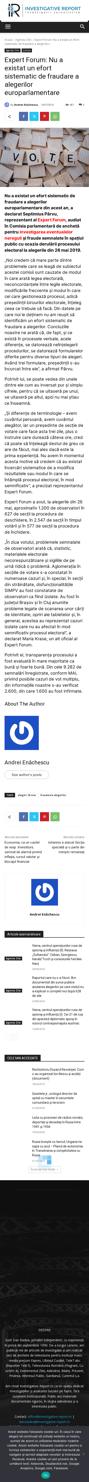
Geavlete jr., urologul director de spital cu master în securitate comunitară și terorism (54, 1098)
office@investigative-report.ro (50, 1416)
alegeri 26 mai (27, 795)
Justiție (27, 50)
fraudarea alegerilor (53, 795)
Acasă (8, 40)
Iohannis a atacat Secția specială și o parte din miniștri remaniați (66, 847)
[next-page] (15, 1037)
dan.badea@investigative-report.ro (44, 1422)
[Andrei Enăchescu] (7, 104)
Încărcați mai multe (43, 1169)
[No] (83, 1454)
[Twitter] (34, 116)
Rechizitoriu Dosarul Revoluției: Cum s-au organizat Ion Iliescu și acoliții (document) (58, 1074)
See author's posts (27, 775)
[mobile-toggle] (7, 26)
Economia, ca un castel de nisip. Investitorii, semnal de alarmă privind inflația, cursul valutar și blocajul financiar (23, 852)
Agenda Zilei (23, 40)
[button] (82, 26)
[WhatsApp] (55, 116)
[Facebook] (23, 116)
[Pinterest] (44, 116)
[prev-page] (7, 1037)
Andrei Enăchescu (26, 104)
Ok (46, 1475)
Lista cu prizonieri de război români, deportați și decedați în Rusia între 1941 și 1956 (57, 1122)
